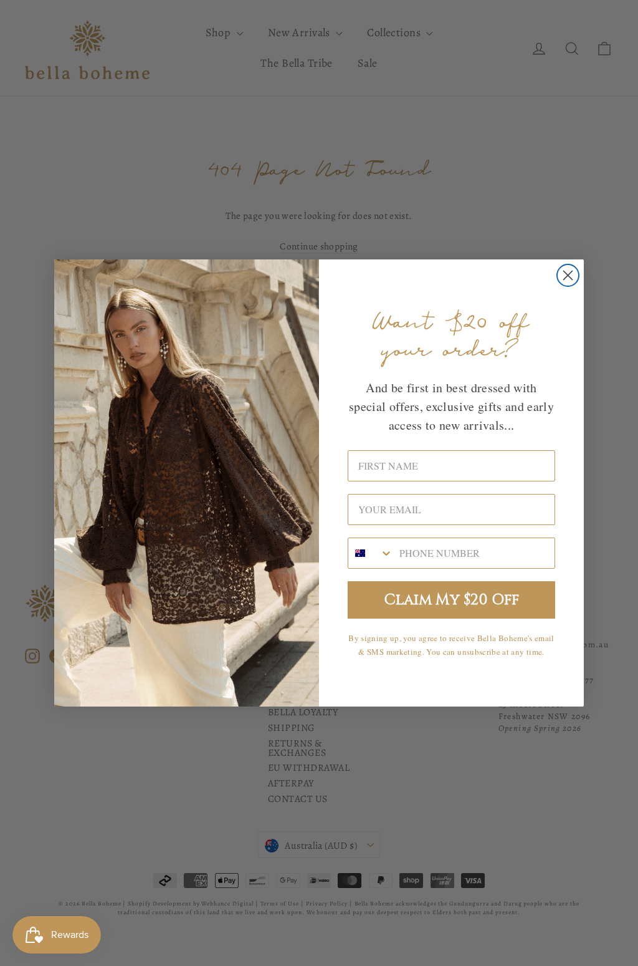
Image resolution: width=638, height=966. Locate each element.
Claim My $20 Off (451, 600)
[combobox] (370, 553)
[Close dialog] (568, 275)
